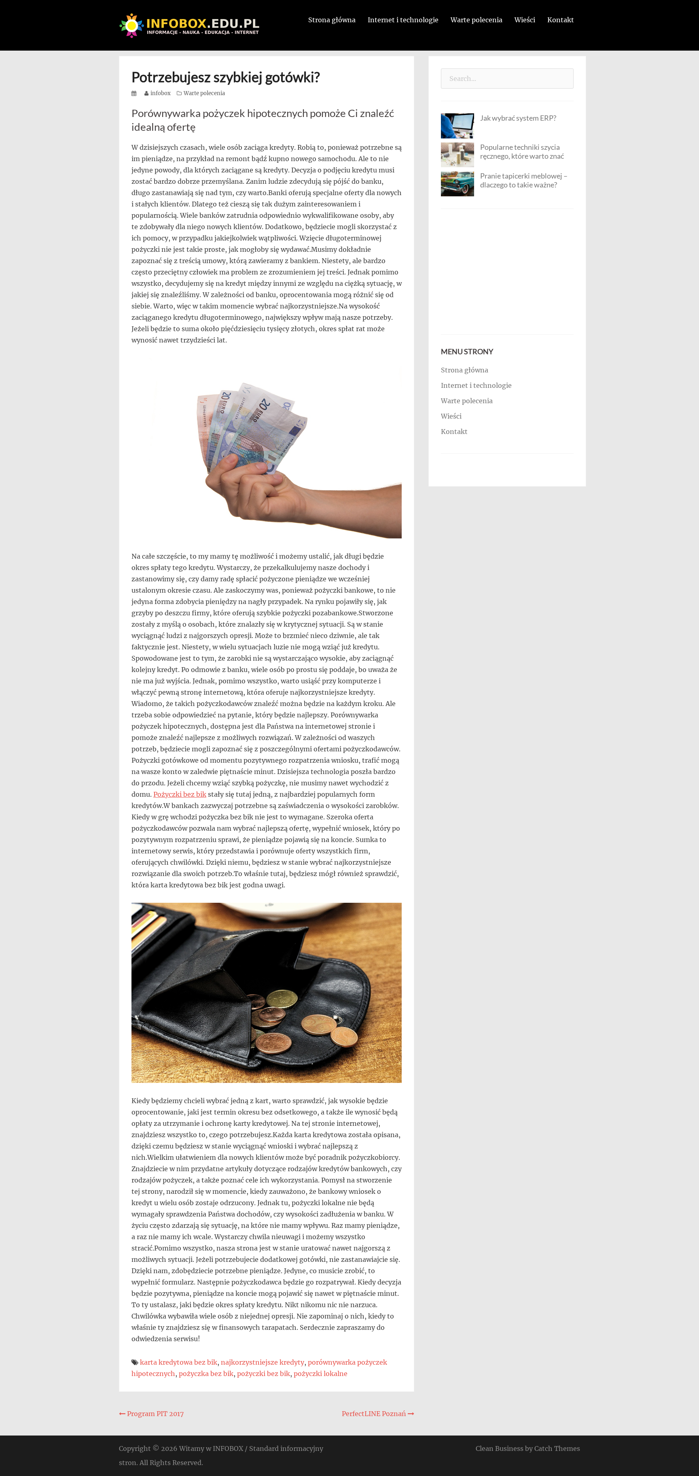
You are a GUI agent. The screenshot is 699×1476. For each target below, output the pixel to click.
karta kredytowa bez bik (178, 1362)
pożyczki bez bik (263, 1374)
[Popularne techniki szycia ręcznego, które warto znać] (457, 154)
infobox (160, 93)
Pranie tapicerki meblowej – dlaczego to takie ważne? (524, 180)
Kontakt (560, 20)
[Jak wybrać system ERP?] (457, 125)
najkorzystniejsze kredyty (262, 1362)
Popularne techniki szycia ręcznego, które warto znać (522, 151)
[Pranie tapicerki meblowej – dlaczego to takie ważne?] (457, 183)
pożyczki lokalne (320, 1374)
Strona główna (332, 20)
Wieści (525, 20)
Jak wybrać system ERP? (518, 117)
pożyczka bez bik (206, 1374)
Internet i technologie (403, 20)
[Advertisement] (507, 271)
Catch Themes (557, 1448)
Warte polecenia (476, 20)
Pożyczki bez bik (179, 794)
